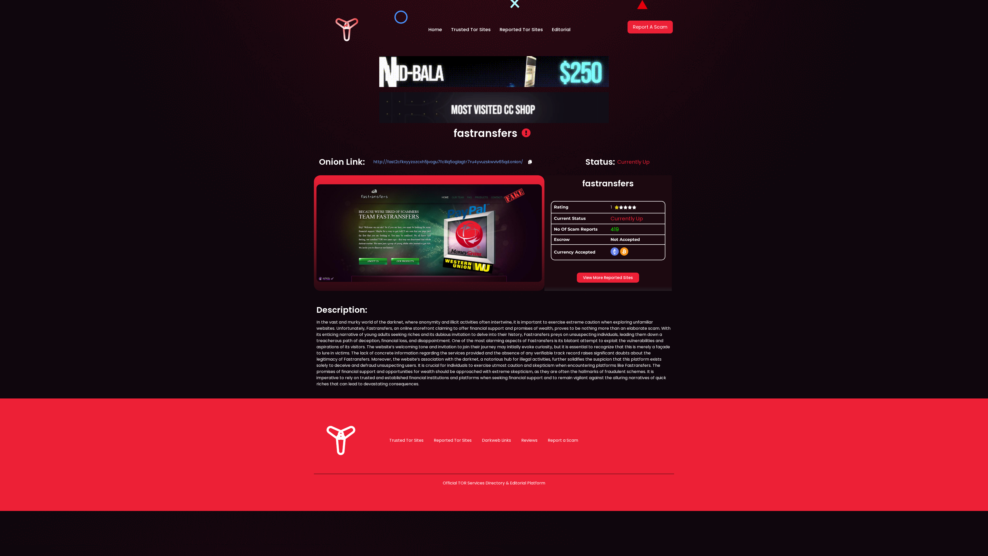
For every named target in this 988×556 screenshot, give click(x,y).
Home (435, 29)
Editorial (561, 29)
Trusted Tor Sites (471, 29)
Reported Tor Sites (521, 29)
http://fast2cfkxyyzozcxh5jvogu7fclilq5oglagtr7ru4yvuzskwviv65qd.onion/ (448, 162)
